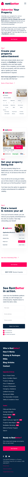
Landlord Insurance (8, 391)
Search (5, 430)
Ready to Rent (12, 438)
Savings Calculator (8, 412)
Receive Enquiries (14, 272)
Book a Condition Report (10, 378)
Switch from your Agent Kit (11, 420)
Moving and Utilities (8, 394)
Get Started (14, 39)
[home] (10, 3)
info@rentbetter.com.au (8, 471)
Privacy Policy (6, 465)
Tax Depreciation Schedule (10, 397)
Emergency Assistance (9, 389)
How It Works (9, 352)
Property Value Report (9, 422)
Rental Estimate (7, 414)
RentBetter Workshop (9, 425)
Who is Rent (11, 348)
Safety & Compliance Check (11, 399)
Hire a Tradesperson (9, 383)
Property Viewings (8, 381)
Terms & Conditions (7, 468)
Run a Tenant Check (9, 375)
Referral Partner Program (10, 428)
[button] (25, 3)
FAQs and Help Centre (9, 409)
